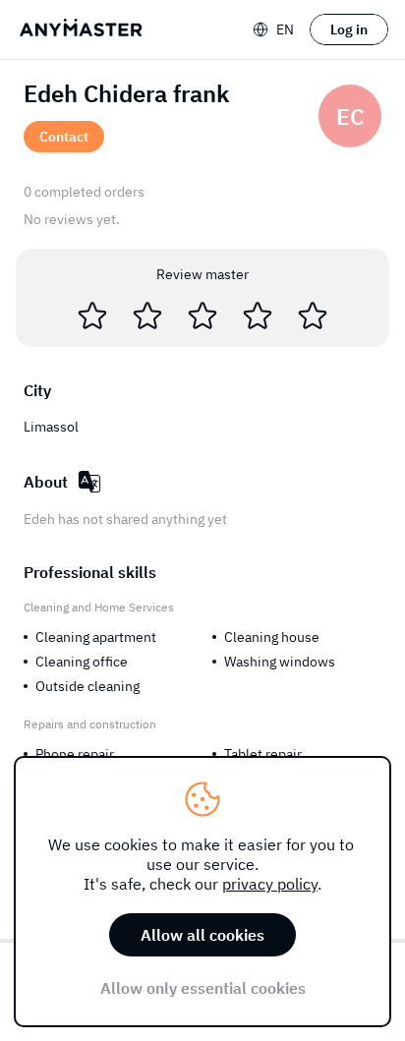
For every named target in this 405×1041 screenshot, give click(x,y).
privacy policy (270, 884)
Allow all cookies (202, 935)
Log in (349, 29)
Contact (63, 136)
